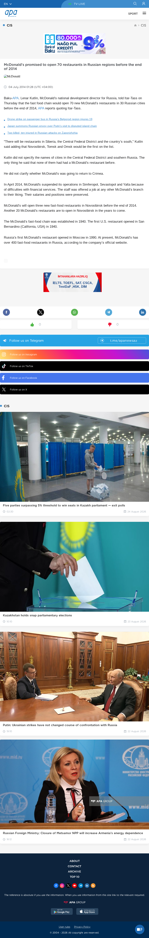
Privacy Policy (82, 926)
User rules (64, 926)
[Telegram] (80, 886)
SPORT (133, 13)
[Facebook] (56, 886)
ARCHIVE (74, 871)
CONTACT (74, 866)
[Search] (135, 4)
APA (15, 98)
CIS (143, 25)
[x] (68, 886)
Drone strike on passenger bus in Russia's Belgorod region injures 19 (49, 119)
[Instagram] (62, 886)
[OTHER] (143, 13)
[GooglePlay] (62, 912)
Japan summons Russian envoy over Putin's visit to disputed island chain (52, 125)
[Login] (143, 4)
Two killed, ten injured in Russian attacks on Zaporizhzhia (42, 132)
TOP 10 (74, 876)
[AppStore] (87, 912)
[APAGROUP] (74, 902)
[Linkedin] (87, 886)
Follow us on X (18, 389)
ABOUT (74, 861)
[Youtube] (74, 886)
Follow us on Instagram (23, 354)
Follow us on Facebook (23, 377)
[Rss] (93, 886)
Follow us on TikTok (21, 366)
